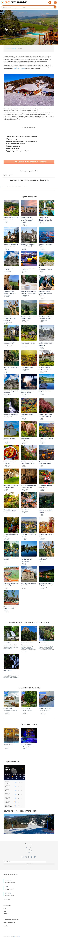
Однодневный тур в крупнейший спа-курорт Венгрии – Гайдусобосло (45, 219)
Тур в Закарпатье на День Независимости (45, 486)
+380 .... (7, 712)
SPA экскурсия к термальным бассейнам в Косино (11, 607)
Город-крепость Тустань (27, 643)
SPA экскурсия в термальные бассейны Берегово (11, 584)
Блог (5, 911)
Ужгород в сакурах (26, 509)
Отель (5, 693)
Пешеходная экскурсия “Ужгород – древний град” (28, 462)
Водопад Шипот (8, 670)
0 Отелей (13, 825)
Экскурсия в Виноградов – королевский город (10, 343)
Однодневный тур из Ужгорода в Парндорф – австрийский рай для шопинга (27, 220)
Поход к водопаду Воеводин (11, 414)
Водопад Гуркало (8, 643)
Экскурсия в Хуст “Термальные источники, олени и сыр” (10, 318)
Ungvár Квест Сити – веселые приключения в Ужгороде (45, 293)
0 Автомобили (44, 825)
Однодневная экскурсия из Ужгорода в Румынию (11, 245)
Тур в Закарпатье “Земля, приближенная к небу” (45, 317)
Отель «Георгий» (8, 708)
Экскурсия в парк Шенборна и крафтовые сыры (11, 486)
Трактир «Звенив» (8, 745)
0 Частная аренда (21, 825)
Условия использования (9, 922)
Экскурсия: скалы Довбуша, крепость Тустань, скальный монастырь (46, 343)
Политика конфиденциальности (11, 919)
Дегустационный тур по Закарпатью (10, 462)
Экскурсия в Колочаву (27, 367)
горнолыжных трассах (19, 68)
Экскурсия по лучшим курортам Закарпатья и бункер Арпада (27, 559)
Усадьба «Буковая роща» (45, 708)
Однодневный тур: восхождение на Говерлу (45, 268)
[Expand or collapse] (53, 133)
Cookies (6, 926)
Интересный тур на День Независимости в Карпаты (28, 343)
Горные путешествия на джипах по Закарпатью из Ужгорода (45, 510)
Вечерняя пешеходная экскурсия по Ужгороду (45, 462)
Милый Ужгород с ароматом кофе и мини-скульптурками (28, 292)
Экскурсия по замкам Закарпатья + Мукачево (45, 368)
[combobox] (9, 7)
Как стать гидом (7, 905)
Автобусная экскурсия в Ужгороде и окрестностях (10, 439)
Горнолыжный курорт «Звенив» (29, 823)
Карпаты (14, 48)
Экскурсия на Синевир (45, 391)
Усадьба (44, 693)
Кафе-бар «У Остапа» (27, 745)
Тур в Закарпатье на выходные (26, 439)
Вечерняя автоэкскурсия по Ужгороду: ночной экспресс (46, 584)
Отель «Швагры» (25, 708)
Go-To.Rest (17, 936)
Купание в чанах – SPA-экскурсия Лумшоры (27, 391)
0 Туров (29, 825)
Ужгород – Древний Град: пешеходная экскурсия (45, 415)
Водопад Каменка (43, 643)
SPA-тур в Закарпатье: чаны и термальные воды (28, 486)
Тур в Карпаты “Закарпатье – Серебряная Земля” (29, 317)
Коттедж (41, 693)
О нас (5, 908)
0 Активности (36, 825)
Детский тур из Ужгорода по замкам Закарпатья (11, 218)
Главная (8, 48)
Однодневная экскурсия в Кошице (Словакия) (28, 245)
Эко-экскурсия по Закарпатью (8, 268)
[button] (7, 776)
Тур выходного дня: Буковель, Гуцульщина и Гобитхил (11, 510)
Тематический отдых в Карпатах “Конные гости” (10, 292)
